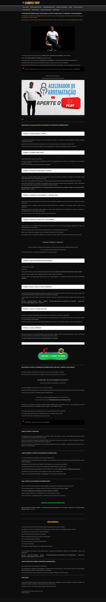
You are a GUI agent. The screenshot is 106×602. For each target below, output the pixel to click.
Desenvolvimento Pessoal (35, 7)
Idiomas (70, 7)
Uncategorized (56, 9)
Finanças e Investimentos (61, 7)
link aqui (46, 213)
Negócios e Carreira (78, 7)
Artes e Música (25, 7)
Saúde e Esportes (35, 9)
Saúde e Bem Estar (26, 9)
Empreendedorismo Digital (49, 7)
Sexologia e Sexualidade (46, 9)
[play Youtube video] (53, 97)
